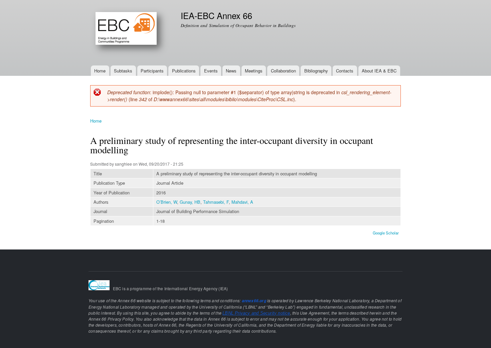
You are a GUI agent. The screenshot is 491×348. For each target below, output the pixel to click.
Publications (184, 70)
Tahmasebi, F (216, 202)
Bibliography (316, 70)
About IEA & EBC (379, 70)
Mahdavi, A (242, 202)
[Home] (130, 32)
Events (211, 70)
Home (100, 70)
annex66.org (254, 301)
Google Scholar (386, 232)
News (231, 70)
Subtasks (123, 70)
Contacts (344, 70)
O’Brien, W (166, 202)
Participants (152, 70)
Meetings (254, 70)
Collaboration (283, 70)
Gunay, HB (190, 202)
